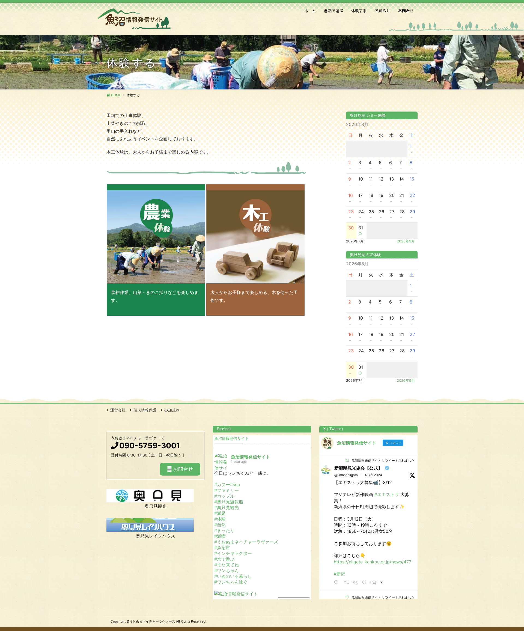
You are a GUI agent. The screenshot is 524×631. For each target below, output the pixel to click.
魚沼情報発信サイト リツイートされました (383, 460)
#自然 (220, 524)
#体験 (220, 519)
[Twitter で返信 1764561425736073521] (337, 583)
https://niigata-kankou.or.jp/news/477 (372, 561)
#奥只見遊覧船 (228, 501)
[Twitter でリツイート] (347, 460)
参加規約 (172, 410)
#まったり (224, 530)
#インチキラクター (233, 553)
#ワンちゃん (226, 570)
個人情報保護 (144, 410)
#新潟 (339, 573)
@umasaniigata (346, 475)
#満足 (220, 513)
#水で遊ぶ (224, 559)
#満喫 (220, 536)
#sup (235, 484)
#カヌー (222, 484)
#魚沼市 (222, 547)
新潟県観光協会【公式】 (358, 468)
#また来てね (226, 564)
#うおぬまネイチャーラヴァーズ (246, 542)
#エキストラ (386, 494)
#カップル (224, 496)
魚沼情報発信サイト (231, 439)
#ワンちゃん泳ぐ (231, 582)
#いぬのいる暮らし (233, 576)
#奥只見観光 (226, 507)
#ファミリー (226, 490)
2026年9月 (406, 241)
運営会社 (118, 410)
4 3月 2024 (373, 475)
